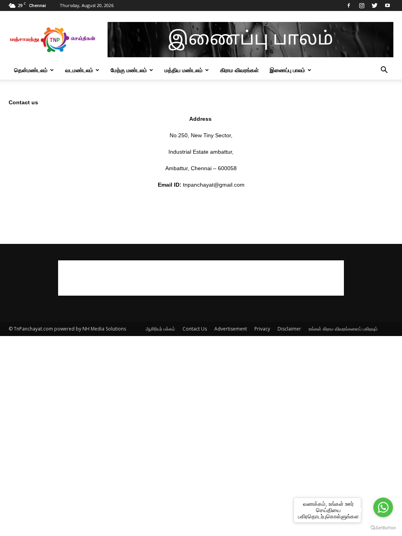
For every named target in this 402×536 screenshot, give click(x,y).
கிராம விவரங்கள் (239, 70)
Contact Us (195, 328)
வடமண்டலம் (79, 70)
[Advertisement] (201, 278)
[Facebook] (348, 5)
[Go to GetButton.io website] (383, 528)
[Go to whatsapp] (383, 507)
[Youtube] (387, 5)
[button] (384, 70)
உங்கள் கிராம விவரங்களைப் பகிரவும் (343, 328)
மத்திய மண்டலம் (183, 70)
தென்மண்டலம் (31, 70)
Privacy (262, 328)
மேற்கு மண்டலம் (129, 70)
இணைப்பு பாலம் (287, 70)
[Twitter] (374, 5)
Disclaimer (289, 328)
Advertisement (230, 328)
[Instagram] (361, 5)
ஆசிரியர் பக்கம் (160, 328)
